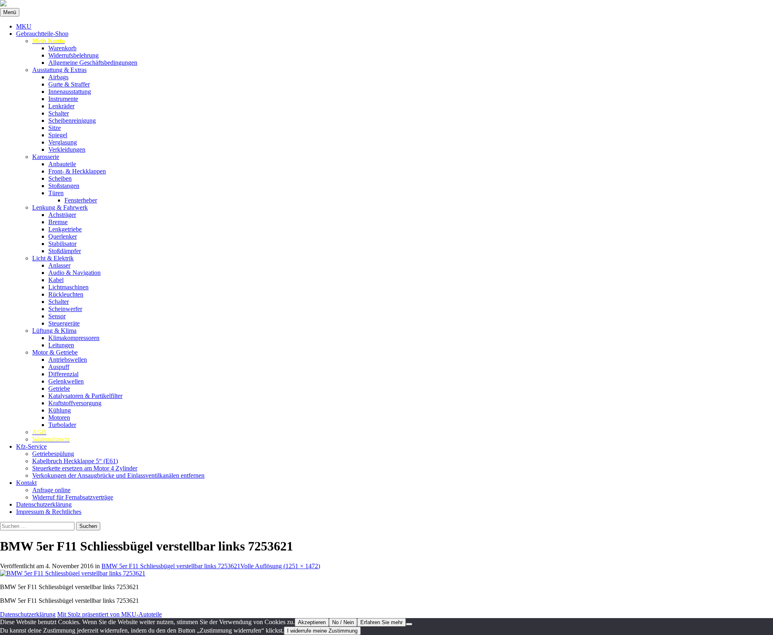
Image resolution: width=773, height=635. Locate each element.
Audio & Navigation (74, 272)
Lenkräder (61, 106)
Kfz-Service (31, 446)
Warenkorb (62, 48)
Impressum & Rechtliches (48, 511)
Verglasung (62, 142)
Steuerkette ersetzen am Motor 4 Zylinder (84, 468)
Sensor (57, 316)
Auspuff (58, 366)
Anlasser (59, 265)
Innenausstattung (69, 91)
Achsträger (62, 214)
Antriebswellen (67, 359)
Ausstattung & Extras (59, 69)
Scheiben (60, 178)
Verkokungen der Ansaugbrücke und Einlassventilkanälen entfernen (118, 475)
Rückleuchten (65, 294)
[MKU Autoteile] (386, 4)
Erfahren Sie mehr (381, 622)
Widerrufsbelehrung (73, 55)
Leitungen (61, 345)
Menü (9, 12)
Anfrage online (51, 490)
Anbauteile (62, 164)
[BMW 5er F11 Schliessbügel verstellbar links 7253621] (72, 573)
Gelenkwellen (66, 381)
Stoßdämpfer (64, 250)
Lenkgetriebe (65, 229)
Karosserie (45, 156)
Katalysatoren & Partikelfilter (85, 395)
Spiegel (57, 135)
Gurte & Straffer (69, 84)
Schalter (58, 113)
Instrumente (63, 98)
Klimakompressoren (73, 337)
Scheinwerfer (65, 308)
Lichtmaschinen (68, 287)
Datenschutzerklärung (44, 504)
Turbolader (62, 424)
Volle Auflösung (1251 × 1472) (280, 566)
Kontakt (26, 482)
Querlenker (62, 236)
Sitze (54, 127)
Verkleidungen (66, 149)
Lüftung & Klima (54, 330)
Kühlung (59, 410)
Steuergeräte (64, 323)
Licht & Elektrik (53, 258)
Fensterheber (80, 200)
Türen (56, 193)
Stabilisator (62, 243)
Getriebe (59, 388)
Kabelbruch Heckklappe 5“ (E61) (75, 461)
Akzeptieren (312, 622)
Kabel (56, 279)
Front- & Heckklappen (77, 171)
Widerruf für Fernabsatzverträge (72, 497)
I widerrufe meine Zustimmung (322, 631)
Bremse (58, 222)
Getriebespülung (53, 453)
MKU (23, 26)
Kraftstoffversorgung (74, 403)
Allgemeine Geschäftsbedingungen (92, 62)
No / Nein (343, 622)
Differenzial (63, 374)
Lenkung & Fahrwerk (60, 207)
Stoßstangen (63, 185)
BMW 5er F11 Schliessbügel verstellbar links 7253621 (170, 566)
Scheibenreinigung (72, 120)
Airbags (58, 77)
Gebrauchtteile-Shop (42, 33)
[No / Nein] (409, 624)
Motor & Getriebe (55, 352)
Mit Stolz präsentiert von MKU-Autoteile (109, 614)
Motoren (59, 417)
